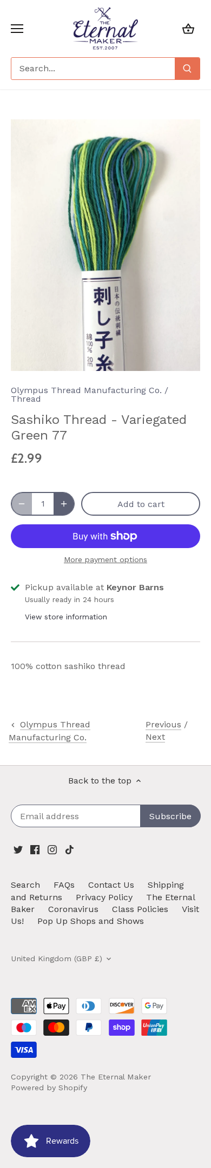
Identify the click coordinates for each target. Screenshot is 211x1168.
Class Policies (140, 909)
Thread (26, 399)
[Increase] (64, 503)
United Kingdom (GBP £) (56, 958)
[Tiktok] (69, 849)
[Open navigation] (17, 28)
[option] (105, 245)
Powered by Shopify (49, 1087)
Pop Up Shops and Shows (90, 921)
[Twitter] (18, 849)
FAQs (64, 885)
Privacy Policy (104, 897)
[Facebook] (34, 849)
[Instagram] (52, 849)
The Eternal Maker (116, 1076)
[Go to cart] (188, 28)
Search (25, 885)
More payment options (105, 560)
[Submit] (187, 68)
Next (155, 737)
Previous (163, 724)
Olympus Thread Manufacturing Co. (86, 390)
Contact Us (111, 885)
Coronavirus (73, 909)
